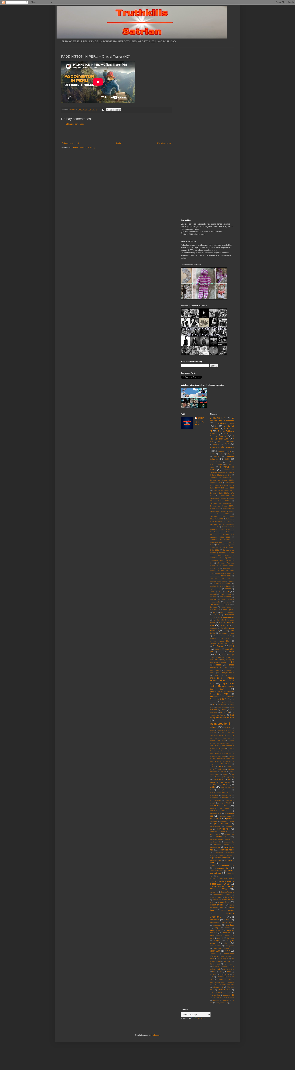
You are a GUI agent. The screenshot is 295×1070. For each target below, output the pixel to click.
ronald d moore (215, 897)
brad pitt (228, 464)
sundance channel (221, 948)
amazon (216, 444)
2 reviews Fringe (224, 423)
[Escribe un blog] (110, 109)
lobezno (212, 766)
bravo (212, 467)
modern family (218, 779)
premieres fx (215, 834)
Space (212, 935)
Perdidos (225, 797)
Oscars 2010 (226, 795)
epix (232, 633)
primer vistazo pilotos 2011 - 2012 (222, 882)
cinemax (213, 597)
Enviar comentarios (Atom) (84, 147)
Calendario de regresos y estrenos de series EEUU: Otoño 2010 (222, 542)
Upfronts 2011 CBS (217, 982)
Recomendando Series (221, 894)
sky (216, 928)
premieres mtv (215, 847)
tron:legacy (214, 974)
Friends (220, 652)
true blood (225, 974)
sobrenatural (215, 930)
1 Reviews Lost (217, 418)
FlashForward (218, 646)
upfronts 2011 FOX (227, 984)
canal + (231, 581)
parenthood (214, 797)
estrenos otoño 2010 (219, 638)
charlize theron (225, 594)
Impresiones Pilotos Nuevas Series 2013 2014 (222, 681)
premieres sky (215, 860)
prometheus (214, 892)
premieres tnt (221, 868)
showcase (217, 925)
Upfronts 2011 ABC (224, 979)
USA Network (216, 992)
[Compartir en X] (113, 109)
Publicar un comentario (74, 124)
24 (216, 426)
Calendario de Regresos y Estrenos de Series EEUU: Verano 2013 (222, 565)
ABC (219, 441)
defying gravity (228, 609)
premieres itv (229, 842)
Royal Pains (229, 897)
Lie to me (227, 727)
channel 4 (213, 594)
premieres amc (215, 813)
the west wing (228, 969)
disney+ (231, 612)
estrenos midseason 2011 (221, 636)
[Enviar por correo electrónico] (107, 109)
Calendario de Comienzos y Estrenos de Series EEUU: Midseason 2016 (222, 485)
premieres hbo (221, 837)
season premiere (217, 905)
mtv (229, 779)
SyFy (227, 951)
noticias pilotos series (224, 790)
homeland (227, 670)
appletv (212, 454)
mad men (221, 769)
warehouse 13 (228, 995)
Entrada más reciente (71, 143)
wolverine (226, 1000)
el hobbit (224, 625)
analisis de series (222, 447)
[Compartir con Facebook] (116, 109)
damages (213, 607)
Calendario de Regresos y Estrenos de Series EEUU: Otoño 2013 (222, 560)
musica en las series (220, 782)
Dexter (214, 612)
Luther (212, 769)
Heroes (218, 665)
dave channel (215, 609)
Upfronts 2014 (224, 990)
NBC (225, 784)
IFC (227, 675)
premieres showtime (221, 858)
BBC (227, 459)
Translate (201, 1018)
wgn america (217, 997)
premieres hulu (215, 842)
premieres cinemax (227, 821)
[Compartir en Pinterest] (119, 109)
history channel (215, 670)
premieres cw (221, 824)
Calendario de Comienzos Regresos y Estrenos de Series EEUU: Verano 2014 (222, 472)
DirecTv (222, 612)
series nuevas (227, 910)
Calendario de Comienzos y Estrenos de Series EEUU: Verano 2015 (222, 506)
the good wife (215, 964)
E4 (215, 617)
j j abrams (222, 704)
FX (215, 654)
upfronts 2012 (217, 987)
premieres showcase (226, 855)
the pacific (215, 966)
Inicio (118, 143)
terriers (212, 959)
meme (225, 774)
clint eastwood (225, 597)
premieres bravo (225, 816)
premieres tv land (216, 871)
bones (220, 464)
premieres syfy (227, 865)
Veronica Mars (215, 995)
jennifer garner (221, 707)
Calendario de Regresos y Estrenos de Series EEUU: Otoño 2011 (222, 547)
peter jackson (215, 800)
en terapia (223, 633)
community (213, 599)
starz (226, 943)
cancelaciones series (221, 583)
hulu (216, 675)
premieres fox (223, 829)
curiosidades (215, 604)
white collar (230, 997)
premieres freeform (218, 831)
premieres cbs (216, 819)
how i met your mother (225, 672)
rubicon (215, 900)
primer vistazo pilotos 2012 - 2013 (222, 887)
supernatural (215, 951)
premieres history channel (220, 839)
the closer (227, 961)
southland (226, 933)
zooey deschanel (222, 1003)
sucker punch (229, 946)
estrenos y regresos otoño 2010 (222, 644)
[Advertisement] (116, 133)
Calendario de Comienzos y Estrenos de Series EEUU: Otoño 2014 (222, 493)
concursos (227, 602)
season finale (223, 902)
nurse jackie (214, 795)
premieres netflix (227, 850)
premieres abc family (219, 808)
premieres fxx (229, 834)
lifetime (212, 730)
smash (227, 928)
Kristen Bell (224, 712)
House (212, 672)
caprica (228, 589)
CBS (226, 591)
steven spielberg (215, 946)
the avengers (223, 959)
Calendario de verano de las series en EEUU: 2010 (222, 570)
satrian (201, 418)
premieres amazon (219, 811)
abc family (230, 442)
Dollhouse (229, 615)
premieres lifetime (221, 844)
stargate (217, 941)
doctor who (217, 615)
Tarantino (213, 953)
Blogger (156, 1035)
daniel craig (226, 607)
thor (213, 971)
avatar (221, 454)
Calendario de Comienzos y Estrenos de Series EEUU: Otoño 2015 (222, 498)
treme (229, 971)
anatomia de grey (224, 451)
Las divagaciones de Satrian (222, 716)
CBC (219, 591)
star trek (220, 938)
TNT (220, 971)
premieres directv (216, 826)
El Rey (225, 631)
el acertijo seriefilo (226, 617)
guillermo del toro (224, 657)
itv (213, 704)
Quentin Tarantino (227, 892)
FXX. (223, 654)
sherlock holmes (228, 922)
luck (229, 766)
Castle (212, 591)
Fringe (231, 651)
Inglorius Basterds (227, 702)
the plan (225, 966)
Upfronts (220, 977)
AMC (227, 444)
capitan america (215, 589)
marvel (223, 771)
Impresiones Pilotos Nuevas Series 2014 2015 (222, 686)
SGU (228, 920)
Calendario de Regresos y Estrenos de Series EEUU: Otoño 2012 (222, 552)
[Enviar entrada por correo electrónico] (103, 109)
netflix (212, 787)
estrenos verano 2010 (220, 641)
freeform (218, 649)
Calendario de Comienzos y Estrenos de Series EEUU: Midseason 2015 (222, 480)
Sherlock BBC (215, 922)
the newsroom (229, 964)
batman (216, 456)
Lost (221, 766)
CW (227, 604)
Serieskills (214, 919)
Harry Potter (214, 660)
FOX (231, 646)
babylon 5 (230, 454)
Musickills (213, 784)
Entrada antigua (164, 143)
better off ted (215, 462)
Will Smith (215, 1000)
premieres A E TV (224, 803)
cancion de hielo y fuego (220, 586)
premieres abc (218, 805)
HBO (232, 662)
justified (223, 710)
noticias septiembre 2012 (220, 792)
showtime (230, 925)
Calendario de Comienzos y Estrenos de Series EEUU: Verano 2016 (222, 511)
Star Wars (230, 938)
